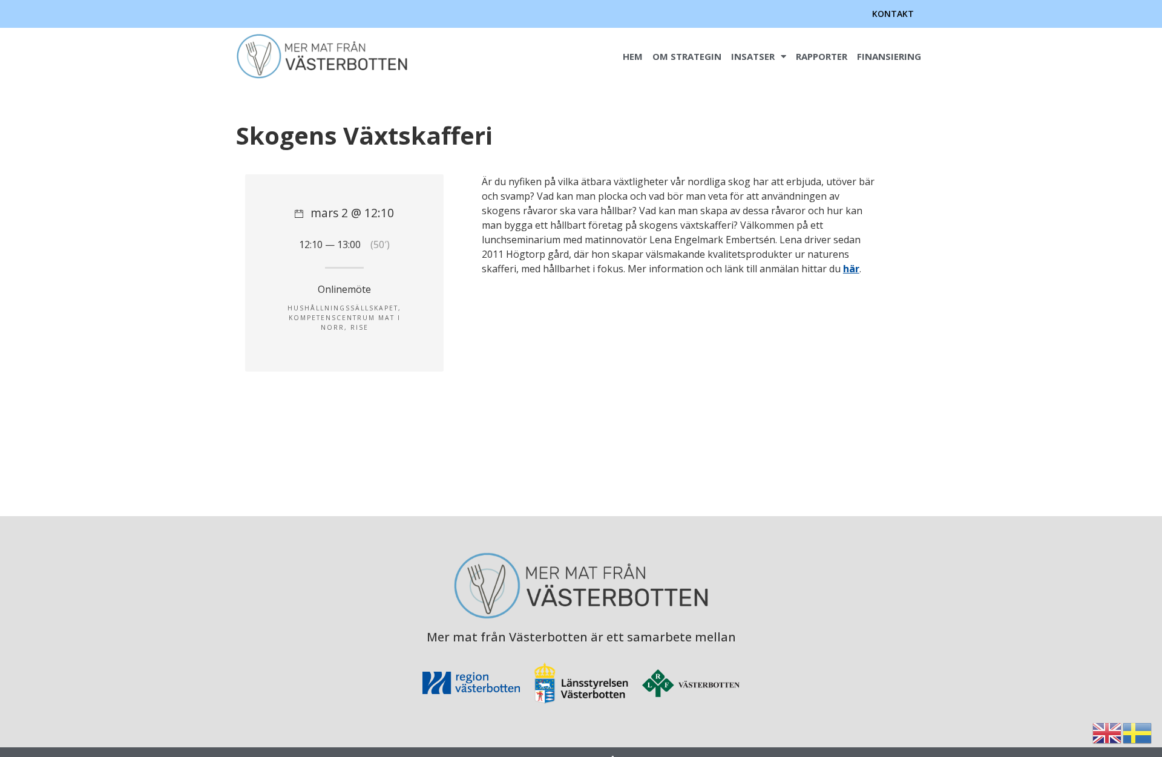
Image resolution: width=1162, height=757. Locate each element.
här (851, 268)
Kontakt (893, 13)
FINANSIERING (889, 56)
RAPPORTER (821, 56)
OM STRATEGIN (686, 56)
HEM (633, 56)
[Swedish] (1138, 732)
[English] (1107, 732)
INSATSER (753, 56)
